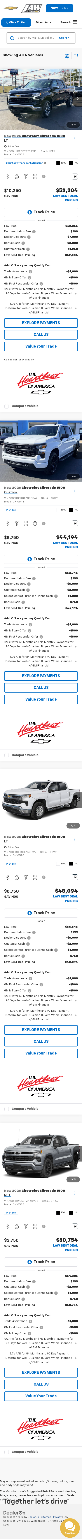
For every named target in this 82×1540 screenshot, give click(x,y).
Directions (43, 22)
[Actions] (74, 138)
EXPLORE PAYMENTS (41, 323)
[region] (41, 269)
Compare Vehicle (25, 406)
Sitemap (46, 1517)
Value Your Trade (41, 346)
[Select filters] (67, 55)
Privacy (57, 1517)
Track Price (44, 212)
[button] (16, 22)
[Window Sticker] (75, 176)
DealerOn (33, 1517)
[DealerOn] (14, 1512)
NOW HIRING (59, 8)
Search (64, 38)
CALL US (41, 335)
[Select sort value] (75, 55)
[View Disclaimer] (44, 176)
